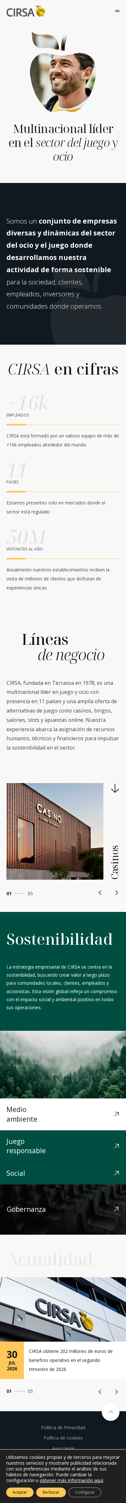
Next (116, 892)
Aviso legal (63, 1448)
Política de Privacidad (63, 1427)
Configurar (85, 1492)
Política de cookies (63, 1438)
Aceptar (20, 1492)
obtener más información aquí (71, 1480)
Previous (100, 892)
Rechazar (51, 1492)
